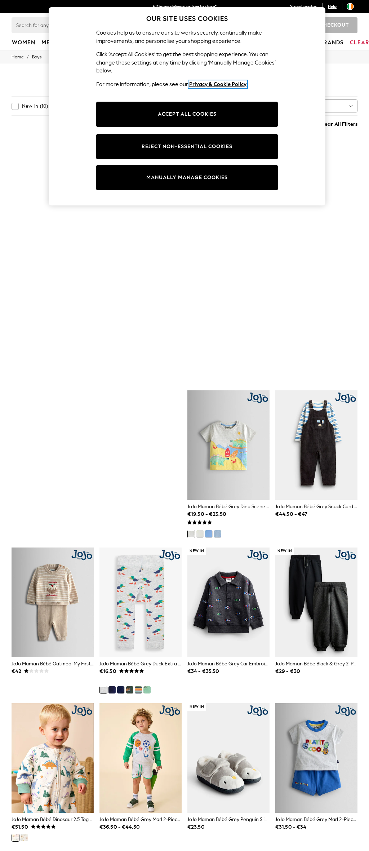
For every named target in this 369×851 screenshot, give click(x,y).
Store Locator (303, 6)
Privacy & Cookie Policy (217, 84)
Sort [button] (312, 106)
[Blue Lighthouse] (217, 533)
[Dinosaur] (15, 837)
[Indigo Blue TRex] (138, 689)
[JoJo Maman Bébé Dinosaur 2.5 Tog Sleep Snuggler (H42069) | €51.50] (53, 758)
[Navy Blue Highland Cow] (112, 689)
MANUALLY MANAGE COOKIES (187, 177)
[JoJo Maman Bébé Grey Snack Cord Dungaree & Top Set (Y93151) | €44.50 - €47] (316, 445)
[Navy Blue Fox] (120, 689)
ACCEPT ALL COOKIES (187, 114)
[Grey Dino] (191, 533)
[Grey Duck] (103, 689)
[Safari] (24, 837)
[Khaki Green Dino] (147, 689)
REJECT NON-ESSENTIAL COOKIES (187, 146)
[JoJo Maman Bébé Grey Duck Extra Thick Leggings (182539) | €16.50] (140, 602)
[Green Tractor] (129, 689)
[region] (187, 106)
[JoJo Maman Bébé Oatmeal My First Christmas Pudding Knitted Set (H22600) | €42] (53, 602)
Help (332, 6)
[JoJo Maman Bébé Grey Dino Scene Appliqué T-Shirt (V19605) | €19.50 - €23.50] (228, 445)
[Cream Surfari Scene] (200, 533)
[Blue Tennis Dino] (208, 533)
